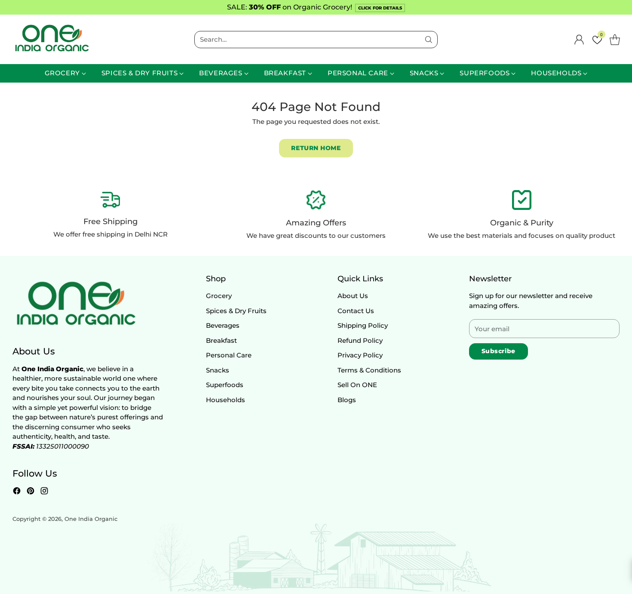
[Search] (428, 40)
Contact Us (355, 311)
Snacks (217, 370)
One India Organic (90, 518)
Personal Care (229, 355)
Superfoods (224, 385)
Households (225, 400)
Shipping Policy (362, 325)
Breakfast (221, 340)
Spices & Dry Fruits (236, 311)
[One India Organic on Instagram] (44, 492)
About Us (352, 296)
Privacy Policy (360, 355)
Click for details (380, 8)
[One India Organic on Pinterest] (30, 492)
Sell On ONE (357, 385)
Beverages (222, 325)
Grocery (219, 296)
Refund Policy (360, 340)
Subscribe (498, 351)
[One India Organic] (51, 39)
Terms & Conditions (369, 370)
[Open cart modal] (615, 39)
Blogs (346, 400)
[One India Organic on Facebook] (17, 492)
